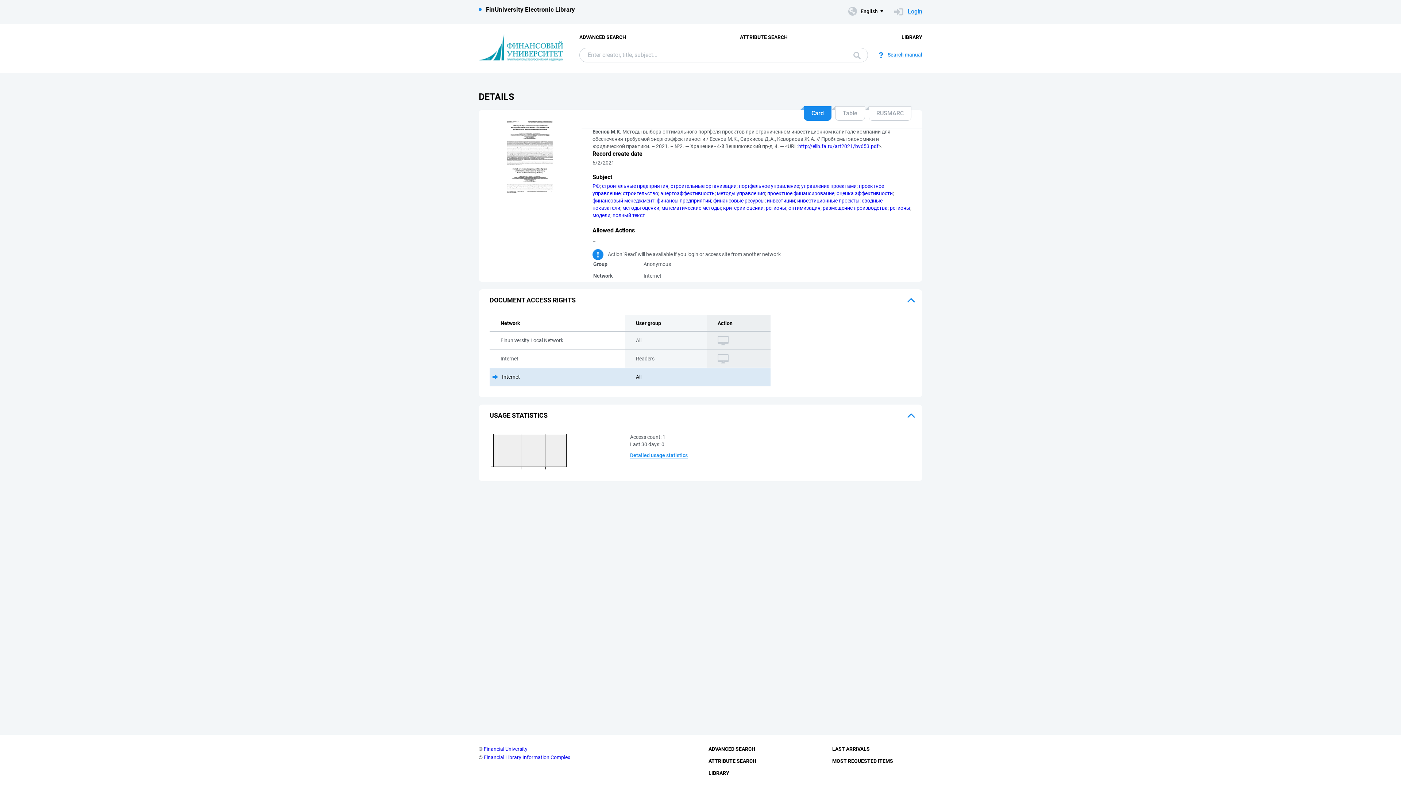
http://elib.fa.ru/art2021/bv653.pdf (838, 146)
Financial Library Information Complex (527, 757)
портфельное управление (769, 186)
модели (601, 215)
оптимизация (804, 208)
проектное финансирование (800, 193)
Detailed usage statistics (659, 455)
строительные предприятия (635, 186)
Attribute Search (764, 37)
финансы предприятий (684, 201)
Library (912, 37)
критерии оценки (743, 208)
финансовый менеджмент (624, 201)
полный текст (629, 215)
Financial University (506, 749)
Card (817, 113)
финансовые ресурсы (739, 201)
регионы (776, 208)
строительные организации (704, 186)
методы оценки (640, 208)
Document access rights (533, 300)
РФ (596, 186)
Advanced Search (602, 37)
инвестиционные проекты (828, 201)
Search (855, 55)
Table (850, 113)
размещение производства (855, 208)
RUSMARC (890, 113)
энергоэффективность (687, 193)
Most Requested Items (862, 761)
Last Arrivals (851, 749)
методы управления (741, 193)
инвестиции (781, 201)
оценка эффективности (865, 193)
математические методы (691, 208)
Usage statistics (519, 415)
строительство (640, 193)
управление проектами (829, 186)
